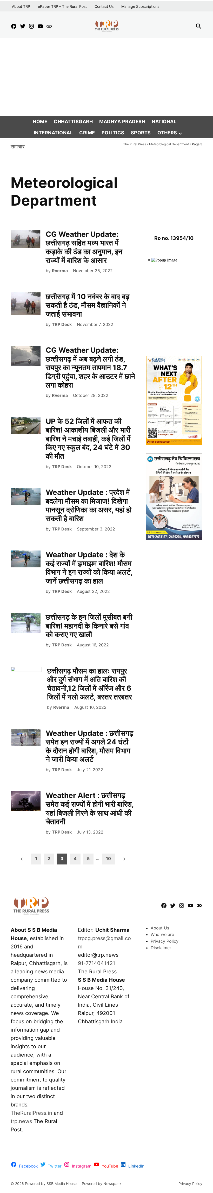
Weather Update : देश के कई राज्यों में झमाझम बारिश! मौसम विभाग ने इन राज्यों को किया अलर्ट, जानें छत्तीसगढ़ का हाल (89, 567)
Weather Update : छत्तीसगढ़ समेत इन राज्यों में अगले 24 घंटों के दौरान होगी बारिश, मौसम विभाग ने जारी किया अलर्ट (89, 746)
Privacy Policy (164, 941)
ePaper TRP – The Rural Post (62, 6)
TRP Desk (62, 324)
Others (167, 132)
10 (108, 858)
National (164, 121)
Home (40, 121)
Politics (113, 132)
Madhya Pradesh (122, 121)
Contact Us (104, 6)
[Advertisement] (106, 77)
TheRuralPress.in (32, 1113)
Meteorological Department (169, 144)
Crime (87, 132)
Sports (141, 132)
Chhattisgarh (73, 121)
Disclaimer (161, 947)
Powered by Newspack (102, 1183)
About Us (160, 927)
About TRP (21, 6)
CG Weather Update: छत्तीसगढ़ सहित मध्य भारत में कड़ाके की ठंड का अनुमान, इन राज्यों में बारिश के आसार (84, 247)
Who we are (162, 934)
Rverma (60, 270)
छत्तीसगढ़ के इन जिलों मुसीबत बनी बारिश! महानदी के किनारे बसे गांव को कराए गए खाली (89, 626)
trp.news (21, 1121)
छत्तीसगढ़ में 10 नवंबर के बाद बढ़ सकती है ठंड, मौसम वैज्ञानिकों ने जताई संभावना (87, 305)
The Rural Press (134, 144)
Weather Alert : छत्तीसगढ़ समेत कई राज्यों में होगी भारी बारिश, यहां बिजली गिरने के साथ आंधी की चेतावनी (90, 808)
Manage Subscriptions (140, 6)
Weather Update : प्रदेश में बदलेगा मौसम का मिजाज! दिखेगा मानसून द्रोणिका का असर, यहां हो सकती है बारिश (88, 505)
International (53, 132)
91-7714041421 (96, 963)
